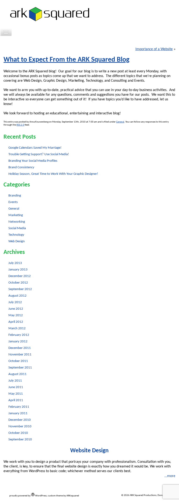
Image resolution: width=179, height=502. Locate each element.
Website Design (89, 451)
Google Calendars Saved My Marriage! (35, 148)
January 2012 (18, 341)
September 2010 (20, 439)
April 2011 (15, 400)
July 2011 (15, 381)
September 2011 (20, 367)
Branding (14, 195)
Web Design (16, 241)
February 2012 (18, 335)
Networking (16, 222)
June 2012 (15, 309)
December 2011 (19, 348)
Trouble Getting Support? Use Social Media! (38, 154)
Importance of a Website (154, 49)
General (120, 122)
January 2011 (18, 413)
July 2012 (15, 302)
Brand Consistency (21, 167)
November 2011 (19, 354)
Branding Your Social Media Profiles (32, 161)
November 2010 (19, 426)
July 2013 (15, 263)
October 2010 (18, 433)
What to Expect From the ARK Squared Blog (66, 59)
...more (169, 476)
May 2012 (15, 315)
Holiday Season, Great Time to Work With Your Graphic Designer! (53, 174)
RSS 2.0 (20, 125)
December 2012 (19, 276)
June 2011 (15, 387)
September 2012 (20, 289)
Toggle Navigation (6, 32)
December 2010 (19, 420)
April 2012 (15, 322)
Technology (16, 235)
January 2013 (18, 269)
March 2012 (17, 328)
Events (13, 202)
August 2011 (17, 374)
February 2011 (18, 407)
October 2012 (18, 282)
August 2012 (17, 296)
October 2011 (18, 361)
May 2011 (15, 394)
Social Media (17, 228)
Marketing (15, 215)
